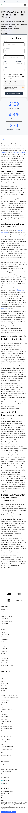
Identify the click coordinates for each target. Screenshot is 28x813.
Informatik (3, 690)
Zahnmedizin (4, 731)
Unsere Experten (5, 742)
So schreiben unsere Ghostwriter (9, 769)
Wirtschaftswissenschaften (8, 728)
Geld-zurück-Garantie (6, 771)
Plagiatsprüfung (20, 290)
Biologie (4, 152)
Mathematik (4, 702)
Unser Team (4, 744)
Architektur (4, 674)
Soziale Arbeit (4, 716)
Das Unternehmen (5, 739)
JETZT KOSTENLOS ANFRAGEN (14, 585)
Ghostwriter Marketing (6, 700)
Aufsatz (3, 632)
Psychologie (4, 714)
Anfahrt (5, 801)
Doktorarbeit (4, 309)
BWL (2, 678)
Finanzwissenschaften (6, 686)
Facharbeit (4, 648)
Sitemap (3, 774)
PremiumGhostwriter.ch (7, 749)
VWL (2, 723)
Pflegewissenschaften (6, 709)
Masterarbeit (4, 658)
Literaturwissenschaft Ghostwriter (9, 697)
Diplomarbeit (4, 637)
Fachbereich (7, 48)
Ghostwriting (4, 609)
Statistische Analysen (6, 616)
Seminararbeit (4, 663)
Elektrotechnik (4, 683)
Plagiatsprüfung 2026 (6, 621)
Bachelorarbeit (5, 634)
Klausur (3, 653)
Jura (2, 693)
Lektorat (3, 611)
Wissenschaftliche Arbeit (7, 665)
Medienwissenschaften (7, 705)
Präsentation (4, 660)
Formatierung (4, 618)
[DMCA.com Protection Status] (5, 781)
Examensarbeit (5, 644)
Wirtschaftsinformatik (6, 726)
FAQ (2, 767)
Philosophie (4, 712)
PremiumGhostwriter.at (7, 746)
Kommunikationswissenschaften (9, 695)
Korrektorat (4, 614)
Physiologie (15, 152)
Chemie (23, 152)
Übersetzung (4, 623)
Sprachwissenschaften (7, 721)
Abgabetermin (19, 61)
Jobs (2, 758)
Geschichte (4, 688)
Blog (2, 764)
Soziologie (4, 719)
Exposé (3, 646)
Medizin (3, 707)
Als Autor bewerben (6, 755)
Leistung (6, 41)
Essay (2, 641)
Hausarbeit (4, 651)
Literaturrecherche (5, 656)
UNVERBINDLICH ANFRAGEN (14, 93)
